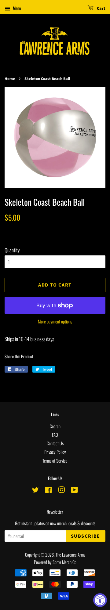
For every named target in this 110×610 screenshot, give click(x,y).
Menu (16, 8)
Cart (100, 8)
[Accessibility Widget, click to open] (100, 600)
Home (10, 78)
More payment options (55, 321)
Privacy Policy (55, 452)
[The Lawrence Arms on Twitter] (35, 490)
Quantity (12, 250)
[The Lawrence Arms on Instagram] (61, 490)
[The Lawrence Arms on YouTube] (74, 490)
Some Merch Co (64, 562)
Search (55, 426)
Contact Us (55, 443)
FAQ (55, 434)
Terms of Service (55, 460)
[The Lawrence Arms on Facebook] (48, 490)
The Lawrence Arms (70, 554)
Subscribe (85, 536)
